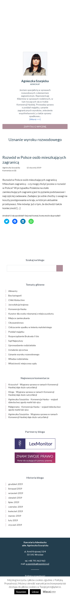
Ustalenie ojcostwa (18, 349)
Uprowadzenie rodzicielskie (22, 345)
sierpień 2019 (15, 497)
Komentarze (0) (9, 170)
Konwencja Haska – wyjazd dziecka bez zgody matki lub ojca (33, 401)
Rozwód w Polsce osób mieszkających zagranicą (34, 159)
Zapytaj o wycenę (35, 126)
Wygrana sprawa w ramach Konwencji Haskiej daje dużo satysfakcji (33, 386)
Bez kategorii (14, 295)
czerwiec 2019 (15, 506)
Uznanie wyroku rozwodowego (23, 354)
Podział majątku (16, 331)
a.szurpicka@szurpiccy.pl (37, 564)
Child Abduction (16, 300)
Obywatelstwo (16, 322)
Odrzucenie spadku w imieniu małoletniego (30, 327)
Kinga (11, 392)
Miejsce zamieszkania (19, 318)
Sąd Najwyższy (15, 340)
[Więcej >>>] (35, 119)
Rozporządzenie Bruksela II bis (23, 336)
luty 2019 (13, 520)
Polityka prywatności (35, 576)
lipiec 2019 (13, 502)
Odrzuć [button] (35, 591)
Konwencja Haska (17, 309)
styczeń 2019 (15, 524)
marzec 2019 (14, 515)
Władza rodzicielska (18, 359)
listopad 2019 (15, 488)
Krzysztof (13, 384)
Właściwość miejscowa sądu (22, 363)
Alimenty (12, 291)
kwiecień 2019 (15, 511)
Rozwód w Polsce (35, 22)
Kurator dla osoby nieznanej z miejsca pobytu (31, 313)
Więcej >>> (49, 591)
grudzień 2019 (15, 484)
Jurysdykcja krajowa (18, 304)
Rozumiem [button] (21, 591)
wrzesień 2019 (15, 493)
